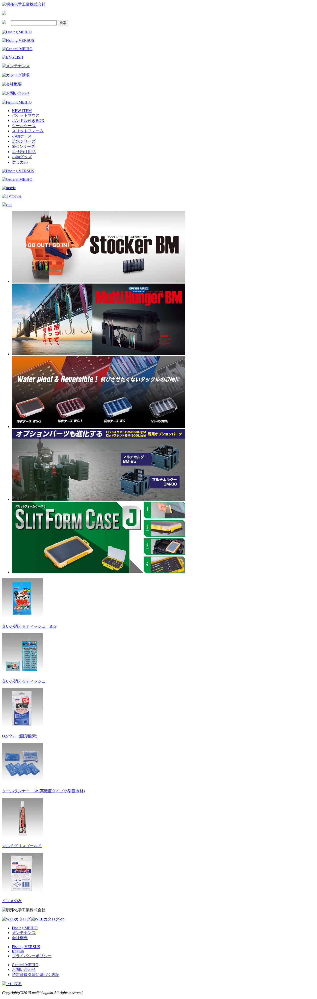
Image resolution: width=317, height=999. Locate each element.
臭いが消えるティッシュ (24, 681)
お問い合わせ (24, 969)
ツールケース (24, 126)
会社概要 (20, 938)
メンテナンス (24, 933)
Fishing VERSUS (26, 947)
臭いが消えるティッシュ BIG (29, 626)
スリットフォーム (28, 131)
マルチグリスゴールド (22, 846)
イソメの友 (12, 901)
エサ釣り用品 (24, 152)
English (18, 951)
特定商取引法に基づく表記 (35, 975)
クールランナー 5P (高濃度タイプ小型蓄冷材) (43, 791)
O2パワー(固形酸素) (19, 736)
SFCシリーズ (23, 146)
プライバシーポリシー (32, 956)
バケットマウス (26, 115)
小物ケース (22, 136)
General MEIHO (25, 965)
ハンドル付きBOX (28, 120)
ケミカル (20, 162)
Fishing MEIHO (25, 928)
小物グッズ (22, 157)
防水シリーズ (24, 141)
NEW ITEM (22, 111)
